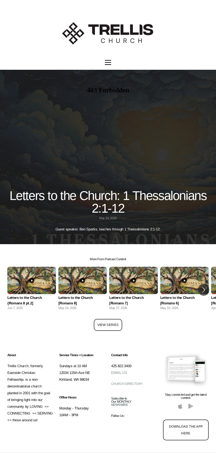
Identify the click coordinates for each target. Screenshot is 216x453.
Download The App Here (186, 430)
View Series (108, 325)
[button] (204, 289)
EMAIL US (119, 373)
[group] (31, 290)
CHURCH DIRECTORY (127, 384)
